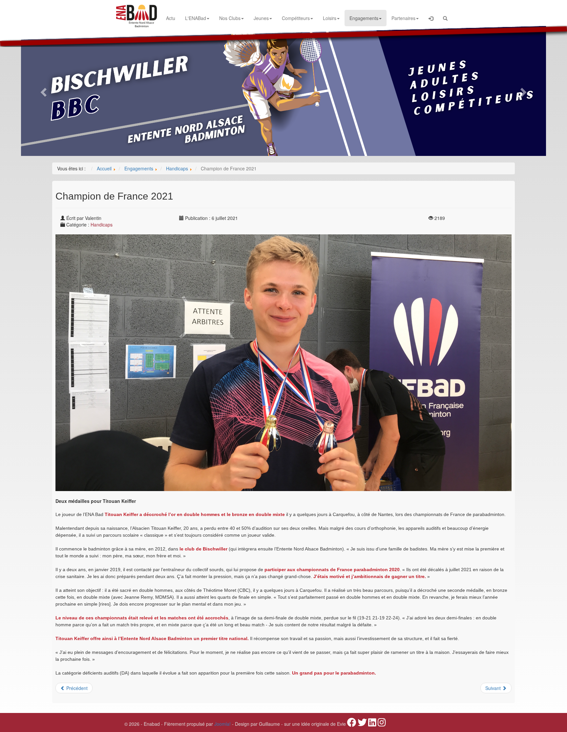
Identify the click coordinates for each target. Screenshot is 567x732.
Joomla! (222, 724)
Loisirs (329, 18)
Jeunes (261, 18)
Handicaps (102, 224)
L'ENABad (195, 18)
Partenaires (403, 18)
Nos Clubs (230, 18)
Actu (170, 18)
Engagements (363, 18)
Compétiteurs (296, 18)
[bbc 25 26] (283, 90)
